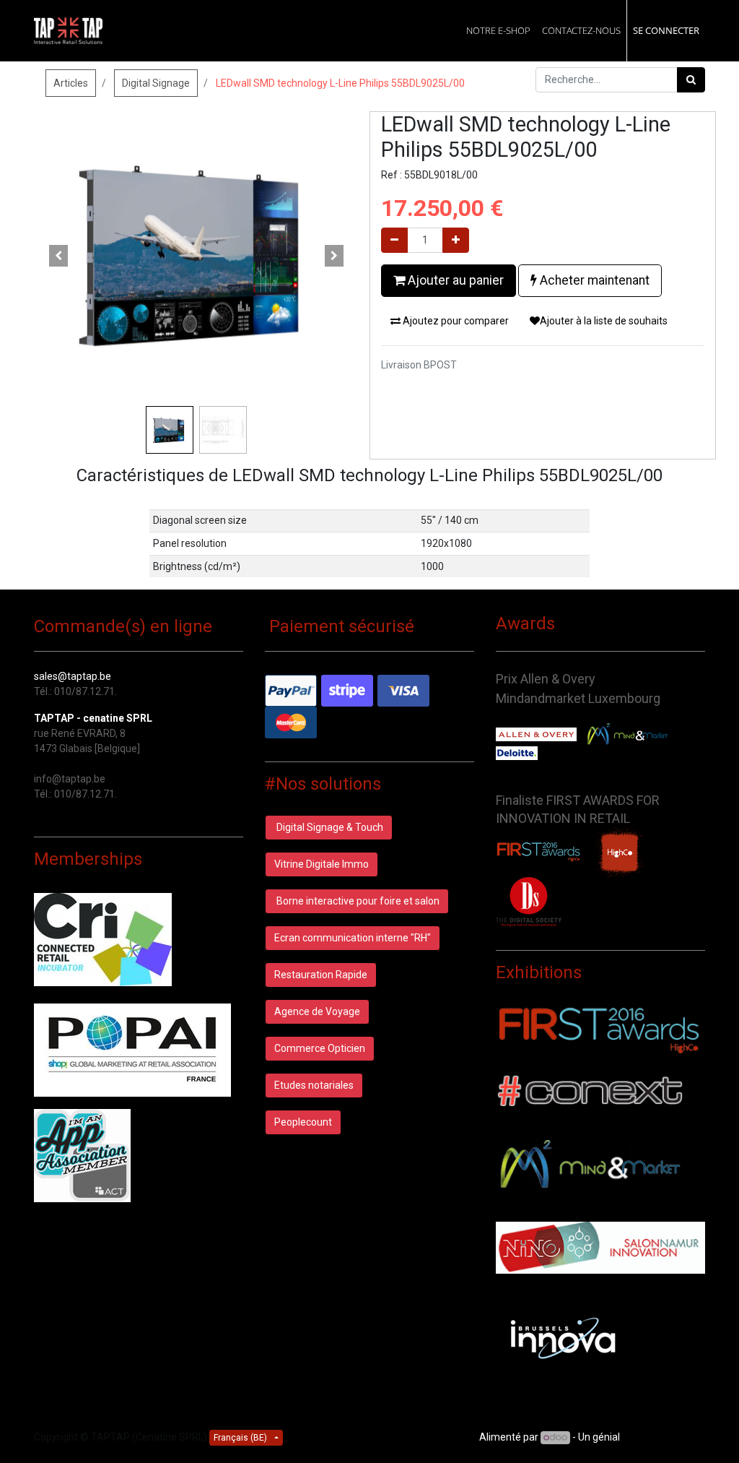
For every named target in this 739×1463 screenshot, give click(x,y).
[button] (58, 256)
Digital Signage (156, 83)
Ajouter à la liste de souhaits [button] (604, 321)
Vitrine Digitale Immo (321, 864)
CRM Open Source (663, 1437)
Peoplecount (303, 1122)
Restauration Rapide (320, 974)
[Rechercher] (691, 79)
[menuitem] (498, 30)
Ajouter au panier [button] (454, 280)
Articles (70, 83)
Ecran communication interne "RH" (352, 938)
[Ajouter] (455, 240)
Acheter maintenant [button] (593, 280)
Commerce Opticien (319, 1048)
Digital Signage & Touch (328, 827)
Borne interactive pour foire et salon (357, 901)
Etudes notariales (314, 1085)
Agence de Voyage (317, 1011)
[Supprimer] (394, 240)
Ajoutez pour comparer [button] (455, 321)
